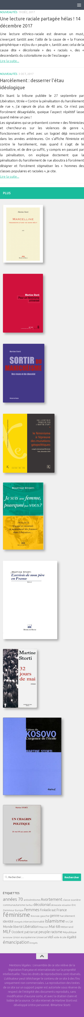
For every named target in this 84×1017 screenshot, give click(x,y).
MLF (7, 931)
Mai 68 (54, 926)
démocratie (56, 905)
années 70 (13, 899)
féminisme (16, 915)
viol (50, 937)
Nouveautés (8, 12)
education (66, 905)
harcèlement (67, 915)
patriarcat (31, 932)
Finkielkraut (48, 910)
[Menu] (79, 5)
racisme (56, 932)
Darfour (29, 905)
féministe (35, 916)
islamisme (55, 920)
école (63, 937)
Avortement (51, 899)
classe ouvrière (72, 899)
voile (56, 937)
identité (8, 921)
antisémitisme (32, 899)
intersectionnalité (33, 921)
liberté (18, 926)
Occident (18, 932)
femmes (31, 909)
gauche (44, 915)
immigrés (18, 922)
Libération (31, 926)
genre (54, 915)
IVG (67, 922)
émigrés (34, 943)
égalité (71, 937)
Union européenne (24, 937)
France (61, 910)
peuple (44, 932)
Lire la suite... (9, 61)
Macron (43, 926)
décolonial (42, 904)
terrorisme (8, 937)
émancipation (16, 942)
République (70, 932)
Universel (41, 937)
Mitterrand (67, 926)
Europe (19, 910)
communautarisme (14, 904)
